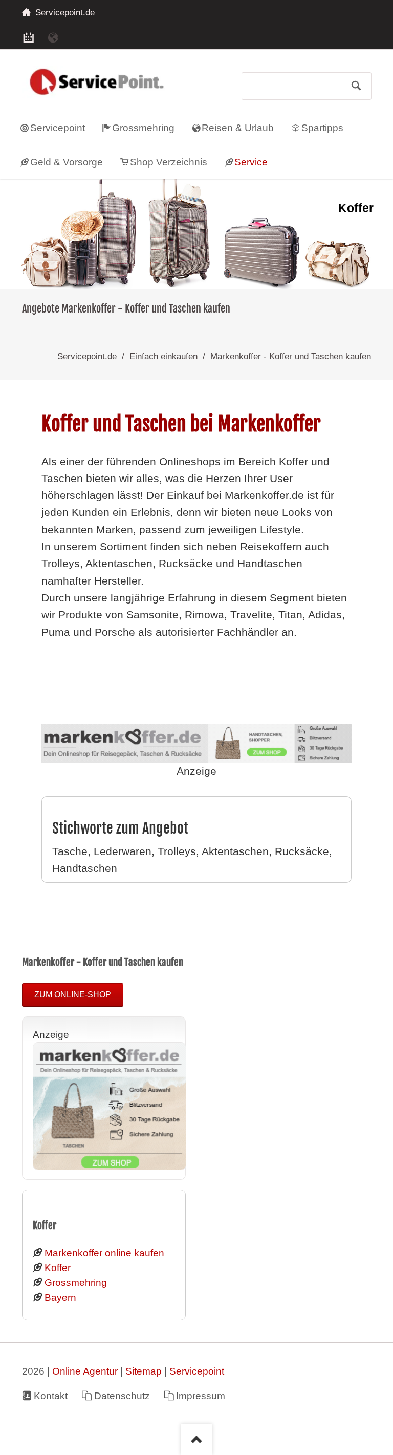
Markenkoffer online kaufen (104, 1253)
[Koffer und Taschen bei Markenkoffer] (109, 1166)
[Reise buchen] (53, 37)
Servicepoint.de (87, 356)
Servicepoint (196, 1371)
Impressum (200, 1395)
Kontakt (51, 1395)
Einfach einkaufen (163, 356)
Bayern (60, 1297)
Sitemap (143, 1371)
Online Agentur (85, 1371)
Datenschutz (121, 1395)
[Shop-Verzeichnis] (28, 37)
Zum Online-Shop (72, 994)
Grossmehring (76, 1282)
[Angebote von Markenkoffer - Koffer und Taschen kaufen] (196, 234)
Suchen (356, 86)
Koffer (58, 1267)
